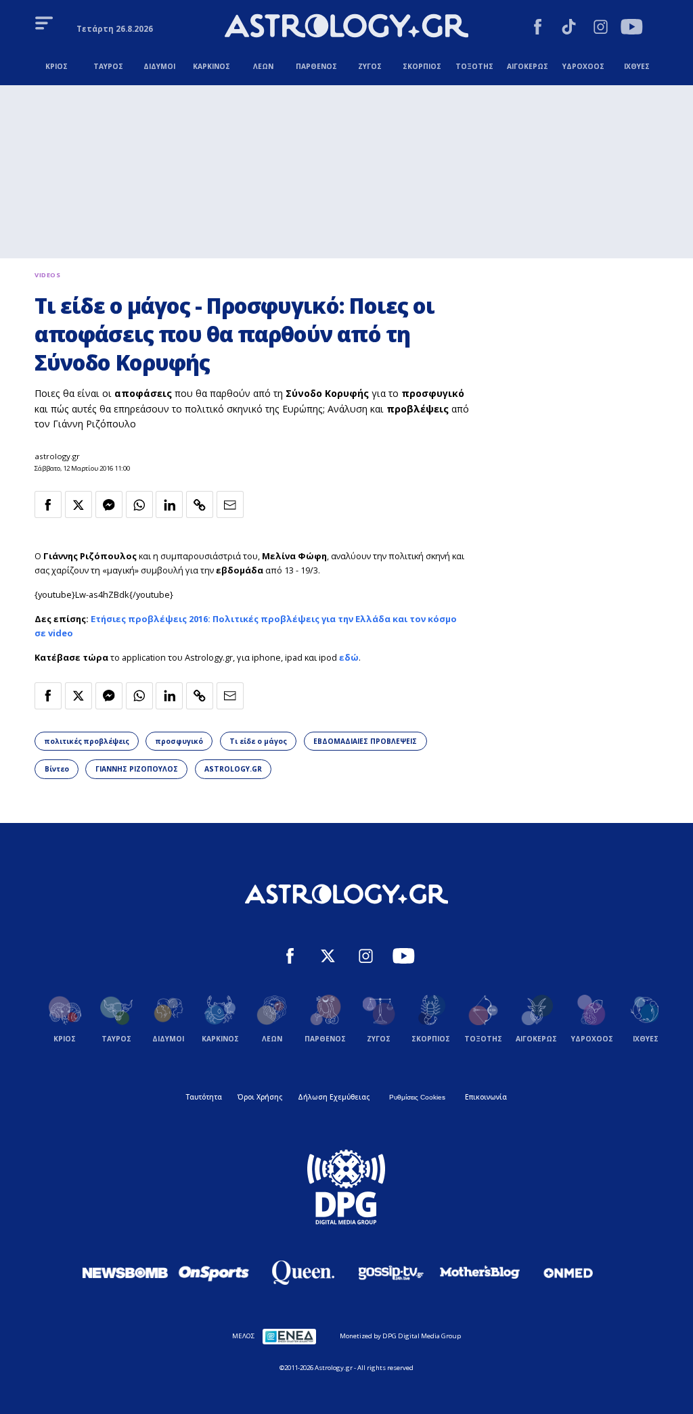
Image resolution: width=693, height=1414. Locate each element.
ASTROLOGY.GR (233, 769)
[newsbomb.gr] (125, 1272)
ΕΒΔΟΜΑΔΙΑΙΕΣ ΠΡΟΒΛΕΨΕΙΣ (365, 741)
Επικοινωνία (486, 1097)
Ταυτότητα (204, 1097)
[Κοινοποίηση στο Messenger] (108, 504)
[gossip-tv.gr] (391, 1272)
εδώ (349, 657)
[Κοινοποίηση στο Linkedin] (169, 504)
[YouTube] (632, 28)
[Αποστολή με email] (230, 504)
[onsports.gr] (214, 1272)
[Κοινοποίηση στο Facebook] (48, 504)
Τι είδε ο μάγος (258, 741)
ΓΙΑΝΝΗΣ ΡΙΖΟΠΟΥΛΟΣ (136, 769)
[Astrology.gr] (346, 27)
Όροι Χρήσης (260, 1097)
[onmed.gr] (568, 1272)
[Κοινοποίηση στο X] (78, 504)
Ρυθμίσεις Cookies (417, 1097)
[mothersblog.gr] (480, 1272)
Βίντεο (57, 769)
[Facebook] (538, 28)
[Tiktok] (569, 28)
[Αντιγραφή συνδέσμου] (199, 504)
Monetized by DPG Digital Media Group (400, 1335)
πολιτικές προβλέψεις (87, 741)
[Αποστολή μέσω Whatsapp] (139, 504)
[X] (328, 957)
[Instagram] (600, 28)
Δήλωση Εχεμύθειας (334, 1097)
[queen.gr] (302, 1272)
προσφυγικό (179, 741)
